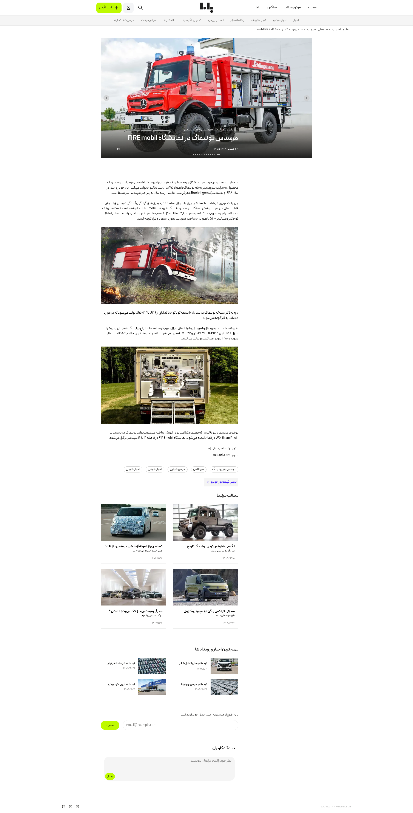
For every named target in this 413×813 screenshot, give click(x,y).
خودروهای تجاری (124, 20)
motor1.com (221, 455)
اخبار (296, 20)
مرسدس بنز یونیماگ (224, 469)
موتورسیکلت (148, 20)
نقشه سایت (325, 806)
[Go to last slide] (307, 98)
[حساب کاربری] (128, 8)
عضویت (110, 725)
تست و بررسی (216, 20)
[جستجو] (140, 8)
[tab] (218, 154)
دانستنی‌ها (169, 20)
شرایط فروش (258, 20)
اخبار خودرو (280, 20)
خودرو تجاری (177, 469)
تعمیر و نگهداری (191, 20)
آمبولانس (198, 469)
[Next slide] (106, 98)
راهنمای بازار (237, 20)
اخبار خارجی (133, 469)
